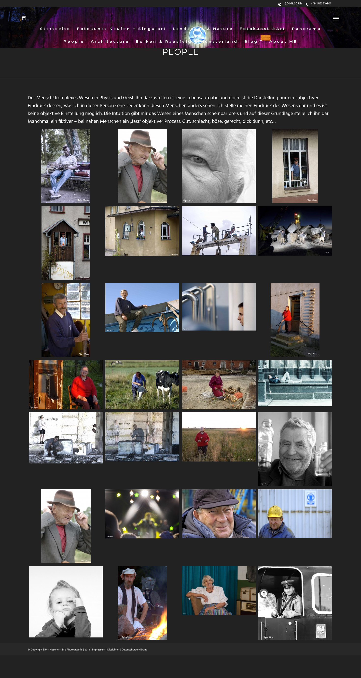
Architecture (110, 41)
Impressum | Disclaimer (106, 650)
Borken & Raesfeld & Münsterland (187, 41)
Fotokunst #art (263, 28)
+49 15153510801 (321, 3)
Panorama (306, 28)
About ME (283, 41)
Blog (251, 41)
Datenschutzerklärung (134, 650)
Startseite (55, 28)
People (74, 41)
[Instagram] (24, 18)
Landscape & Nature (203, 28)
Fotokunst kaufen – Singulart (122, 28)
